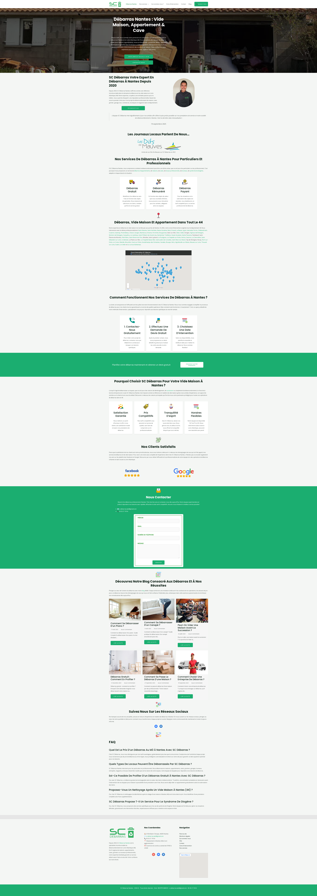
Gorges (137, 233)
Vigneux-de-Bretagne (196, 233)
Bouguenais (163, 233)
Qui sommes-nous (185, 838)
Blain (178, 233)
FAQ (180, 841)
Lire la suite (118, 643)
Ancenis (149, 233)
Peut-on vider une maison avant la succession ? (188, 628)
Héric (173, 242)
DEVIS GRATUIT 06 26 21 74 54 (138, 56)
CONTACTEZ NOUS (139, 62)
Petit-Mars (125, 237)
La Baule (179, 230)
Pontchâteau (125, 233)
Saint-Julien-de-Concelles (163, 240)
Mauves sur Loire (195, 242)
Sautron (188, 237)
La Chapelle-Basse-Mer (148, 240)
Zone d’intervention (172, 4)
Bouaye (168, 242)
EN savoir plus (133, 108)
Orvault (173, 230)
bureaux (184, 171)
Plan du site (183, 834)
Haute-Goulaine (176, 235)
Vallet (182, 233)
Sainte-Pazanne (187, 235)
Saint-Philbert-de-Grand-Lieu (148, 235)
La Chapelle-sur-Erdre (174, 237)
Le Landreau (134, 235)
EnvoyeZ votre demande (192, 364)
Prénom (140, 518)
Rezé (169, 230)
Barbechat (160, 235)
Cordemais (125, 240)
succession (170, 390)
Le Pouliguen (162, 237)
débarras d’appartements (142, 171)
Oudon (117, 245)
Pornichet (156, 233)
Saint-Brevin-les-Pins (135, 237)
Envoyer (158, 562)
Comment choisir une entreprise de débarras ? (191, 678)
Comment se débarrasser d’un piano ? (125, 624)
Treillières (168, 235)
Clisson (131, 233)
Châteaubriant (202, 230)
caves (161, 171)
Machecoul (143, 233)
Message (141, 543)
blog (143, 591)
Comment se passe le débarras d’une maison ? (157, 678)
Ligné (184, 230)
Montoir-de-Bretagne (115, 235)
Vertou (183, 237)
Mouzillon (128, 242)
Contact (183, 4)
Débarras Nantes (131, 4)
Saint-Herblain (152, 230)
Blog (190, 4)
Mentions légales (184, 836)
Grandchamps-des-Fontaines (151, 242)
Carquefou (126, 235)
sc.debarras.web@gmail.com (127, 509)
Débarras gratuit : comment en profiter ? (123, 678)
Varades (162, 242)
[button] (201, 4)
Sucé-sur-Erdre (136, 242)
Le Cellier (123, 245)
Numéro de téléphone (146, 535)
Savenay (117, 233)
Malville (122, 242)
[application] (148, 4)
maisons (155, 171)
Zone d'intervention (185, 846)
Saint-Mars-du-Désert (179, 240)
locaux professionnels (173, 171)
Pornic (195, 230)
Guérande (190, 230)
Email (140, 526)
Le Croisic (116, 242)
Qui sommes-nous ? (157, 4)
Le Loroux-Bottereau (134, 245)
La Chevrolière (196, 237)
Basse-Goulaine (162, 230)
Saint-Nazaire (142, 230)
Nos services (143, 4)
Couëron (111, 233)
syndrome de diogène (196, 171)
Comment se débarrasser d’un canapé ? (158, 624)
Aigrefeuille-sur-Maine (182, 242)
